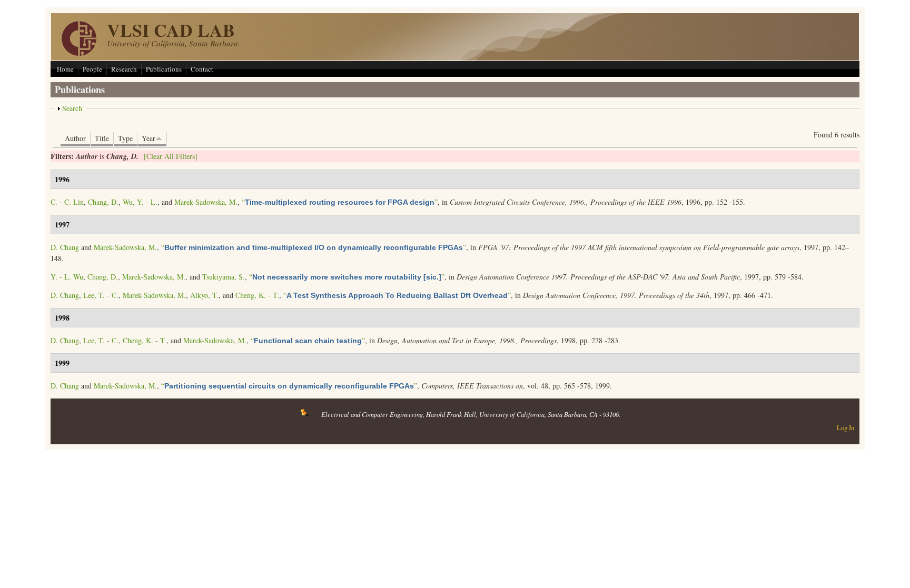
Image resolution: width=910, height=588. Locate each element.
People (92, 69)
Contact (202, 69)
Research (124, 69)
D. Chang (65, 247)
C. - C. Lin (67, 202)
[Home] (79, 53)
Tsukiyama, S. (223, 277)
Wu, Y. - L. (140, 202)
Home (65, 69)
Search (72, 108)
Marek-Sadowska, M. (206, 202)
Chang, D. (103, 202)
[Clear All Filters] (170, 156)
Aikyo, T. (204, 295)
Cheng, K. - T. (257, 295)
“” (340, 202)
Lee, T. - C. (100, 295)
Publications (164, 69)
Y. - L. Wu (67, 277)
